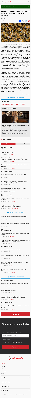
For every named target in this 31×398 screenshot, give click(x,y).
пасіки (17, 104)
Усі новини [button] (15, 314)
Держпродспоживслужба (7, 104)
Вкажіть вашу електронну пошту (11, 332)
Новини (3, 366)
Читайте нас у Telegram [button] (17, 98)
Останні (8, 144)
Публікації (3, 371)
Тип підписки (6, 339)
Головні (23, 144)
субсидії (23, 104)
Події (2, 368)
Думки (2, 373)
